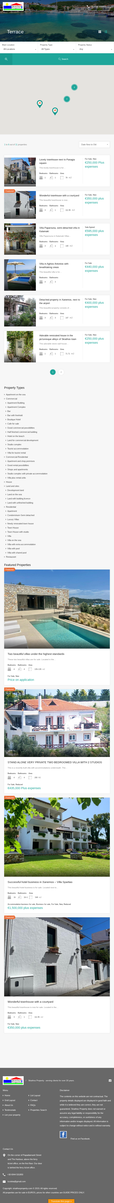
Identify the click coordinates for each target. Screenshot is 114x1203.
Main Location (8, 45)
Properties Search (38, 1110)
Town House (13, 528)
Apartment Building (15, 403)
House (9, 482)
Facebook (85, 1139)
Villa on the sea (14, 540)
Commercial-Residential (17, 457)
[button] (58, 115)
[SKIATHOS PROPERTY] (13, 9)
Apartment (12, 511)
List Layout (35, 1095)
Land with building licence (18, 498)
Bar (9, 411)
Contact (33, 1100)
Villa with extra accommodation (21, 544)
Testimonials (10, 1110)
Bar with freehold (15, 415)
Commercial (11, 398)
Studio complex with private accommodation (27, 473)
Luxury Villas (13, 519)
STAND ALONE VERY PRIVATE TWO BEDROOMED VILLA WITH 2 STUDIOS (55, 762)
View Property (20, 180)
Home (7, 1095)
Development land (15, 490)
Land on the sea (14, 494)
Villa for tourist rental (16, 453)
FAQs (33, 1105)
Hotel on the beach (15, 436)
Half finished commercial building (22, 432)
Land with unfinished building (20, 503)
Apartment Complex (16, 407)
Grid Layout (10, 1100)
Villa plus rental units (16, 478)
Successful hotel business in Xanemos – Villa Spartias (40, 882)
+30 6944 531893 (98, 6)
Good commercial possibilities (21, 428)
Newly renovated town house (20, 523)
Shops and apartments (17, 469)
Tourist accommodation (18, 448)
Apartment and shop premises (21, 461)
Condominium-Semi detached (20, 515)
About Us (9, 1105)
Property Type (46, 45)
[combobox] (19, 49)
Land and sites (12, 486)
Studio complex (14, 444)
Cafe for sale (13, 423)
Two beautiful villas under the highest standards (36, 653)
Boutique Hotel (14, 419)
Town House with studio (18, 532)
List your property (12, 1115)
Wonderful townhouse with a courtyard (59, 195)
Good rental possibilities (18, 465)
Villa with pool (13, 548)
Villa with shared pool (16, 552)
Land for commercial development (22, 440)
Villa (9, 536)
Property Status (85, 45)
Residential (11, 507)
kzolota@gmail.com (17, 1181)
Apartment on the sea (15, 394)
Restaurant (11, 557)
